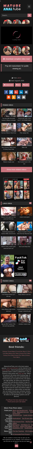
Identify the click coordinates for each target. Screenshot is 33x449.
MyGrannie (16, 425)
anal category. (6, 370)
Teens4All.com (17, 415)
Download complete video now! (17, 59)
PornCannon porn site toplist (16, 401)
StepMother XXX (18, 428)
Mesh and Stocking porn (20, 410)
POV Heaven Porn (18, 421)
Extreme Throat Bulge (9, 351)
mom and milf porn (12, 368)
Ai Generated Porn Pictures (21, 434)
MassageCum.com (23, 412)
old (19, 85)
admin (19, 78)
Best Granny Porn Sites (18, 355)
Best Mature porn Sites (12, 353)
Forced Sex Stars (21, 351)
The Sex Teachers (18, 431)
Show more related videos (16, 169)
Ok (16, 445)
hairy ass (21, 373)
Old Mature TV (25, 425)
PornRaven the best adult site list (16, 400)
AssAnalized (17, 418)
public (26, 85)
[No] (31, 442)
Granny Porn (23, 353)
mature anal (9, 85)
